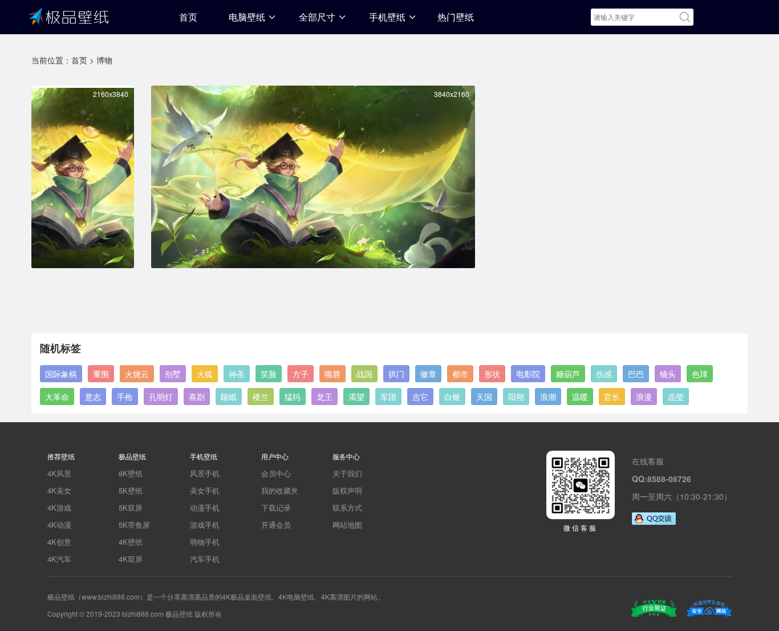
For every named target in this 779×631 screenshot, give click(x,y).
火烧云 (137, 373)
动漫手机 (205, 507)
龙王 (324, 396)
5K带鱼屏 (134, 524)
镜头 (668, 373)
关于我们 (347, 473)
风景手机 (205, 473)
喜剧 (197, 396)
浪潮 (548, 396)
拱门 (396, 373)
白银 (452, 396)
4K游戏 (59, 507)
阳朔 (516, 396)
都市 (460, 373)
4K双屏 (131, 558)
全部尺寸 (317, 16)
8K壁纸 (131, 473)
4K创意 (59, 541)
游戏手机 (205, 524)
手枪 (125, 396)
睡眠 (229, 396)
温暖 (580, 396)
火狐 (205, 373)
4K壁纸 (131, 541)
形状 (492, 373)
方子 (301, 373)
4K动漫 (59, 524)
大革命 (57, 396)
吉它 (420, 396)
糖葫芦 (568, 373)
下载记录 (276, 507)
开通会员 (276, 524)
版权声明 (347, 490)
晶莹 (676, 396)
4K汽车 (59, 558)
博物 (104, 60)
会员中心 (276, 473)
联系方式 (347, 507)
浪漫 (644, 396)
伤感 (604, 373)
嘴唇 (332, 373)
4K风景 (59, 473)
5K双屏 (131, 507)
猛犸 (293, 396)
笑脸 (269, 373)
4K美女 (59, 490)
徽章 (428, 373)
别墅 (173, 373)
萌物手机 (205, 541)
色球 (700, 373)
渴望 (356, 396)
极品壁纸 (68, 15)
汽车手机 (205, 558)
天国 (484, 396)
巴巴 (636, 373)
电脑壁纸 (247, 16)
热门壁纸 (455, 16)
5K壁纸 (131, 490)
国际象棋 (61, 373)
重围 (101, 373)
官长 (612, 396)
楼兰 (261, 396)
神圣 (237, 373)
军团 (388, 396)
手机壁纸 (387, 16)
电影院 (528, 373)
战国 (364, 373)
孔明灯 (161, 396)
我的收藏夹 (279, 490)
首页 (188, 16)
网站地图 (347, 524)
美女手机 (205, 490)
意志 (93, 396)
